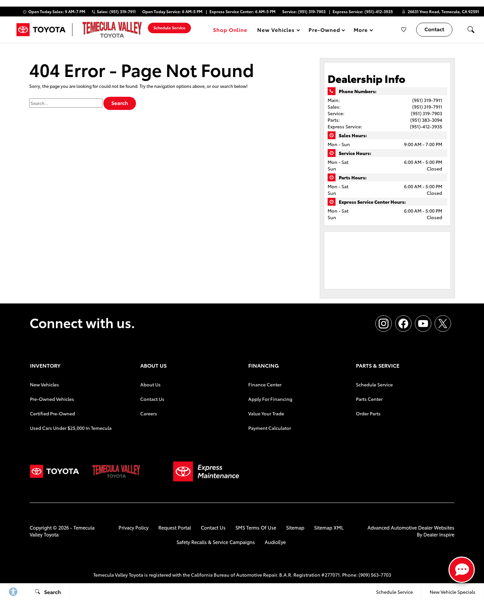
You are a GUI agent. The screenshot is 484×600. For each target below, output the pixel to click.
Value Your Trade (266, 413)
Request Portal (174, 527)
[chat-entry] (461, 570)
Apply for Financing (270, 399)
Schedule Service (374, 384)
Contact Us (152, 399)
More (360, 31)
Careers (148, 413)
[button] (471, 29)
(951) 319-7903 (426, 113)
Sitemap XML (329, 527)
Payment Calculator (269, 428)
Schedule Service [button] (169, 27)
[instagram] (383, 323)
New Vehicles (44, 384)
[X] (443, 323)
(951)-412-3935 (426, 126)
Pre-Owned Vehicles (52, 399)
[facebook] (403, 323)
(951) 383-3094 (426, 120)
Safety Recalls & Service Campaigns (215, 541)
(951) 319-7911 (427, 100)
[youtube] (423, 323)
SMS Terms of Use (255, 527)
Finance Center (265, 384)
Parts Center (369, 399)
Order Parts (368, 413)
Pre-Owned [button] (324, 31)
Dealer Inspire (438, 534)
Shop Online (230, 29)
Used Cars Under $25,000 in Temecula (71, 428)
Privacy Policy (133, 527)
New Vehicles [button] (276, 31)
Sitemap (295, 527)
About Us (150, 384)
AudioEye (275, 541)
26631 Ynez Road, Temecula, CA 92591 (443, 11)
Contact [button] (434, 29)
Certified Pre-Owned (52, 413)
